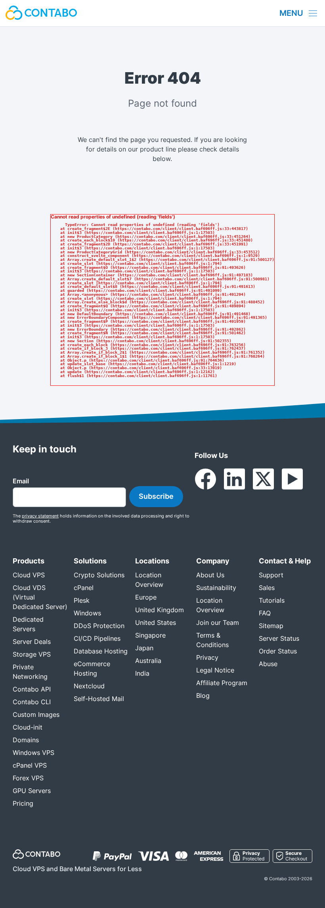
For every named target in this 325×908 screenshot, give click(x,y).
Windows (87, 613)
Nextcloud (89, 686)
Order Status (278, 651)
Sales (267, 588)
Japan (144, 648)
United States (155, 622)
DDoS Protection (99, 626)
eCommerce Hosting (92, 668)
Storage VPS (32, 654)
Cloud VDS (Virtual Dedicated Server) (40, 597)
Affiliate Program (221, 683)
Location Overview (149, 579)
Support (271, 575)
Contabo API (32, 689)
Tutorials (272, 600)
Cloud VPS (29, 575)
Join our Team (217, 622)
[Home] (41, 13)
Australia (148, 661)
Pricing (23, 803)
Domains (26, 740)
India (142, 673)
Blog (203, 695)
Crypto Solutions (99, 575)
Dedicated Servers (28, 624)
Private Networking (30, 671)
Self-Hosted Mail (99, 699)
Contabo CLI (32, 702)
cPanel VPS (30, 765)
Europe (146, 597)
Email (21, 481)
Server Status (279, 638)
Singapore (150, 635)
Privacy (207, 657)
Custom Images (36, 714)
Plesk (82, 600)
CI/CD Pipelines (97, 638)
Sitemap (271, 626)
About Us (210, 575)
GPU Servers (32, 791)
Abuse (268, 664)
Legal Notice (215, 670)
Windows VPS (33, 753)
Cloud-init (27, 727)
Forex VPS (28, 778)
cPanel (84, 588)
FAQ (265, 613)
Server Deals (32, 642)
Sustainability (216, 588)
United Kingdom (159, 610)
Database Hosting (101, 651)
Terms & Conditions (212, 640)
